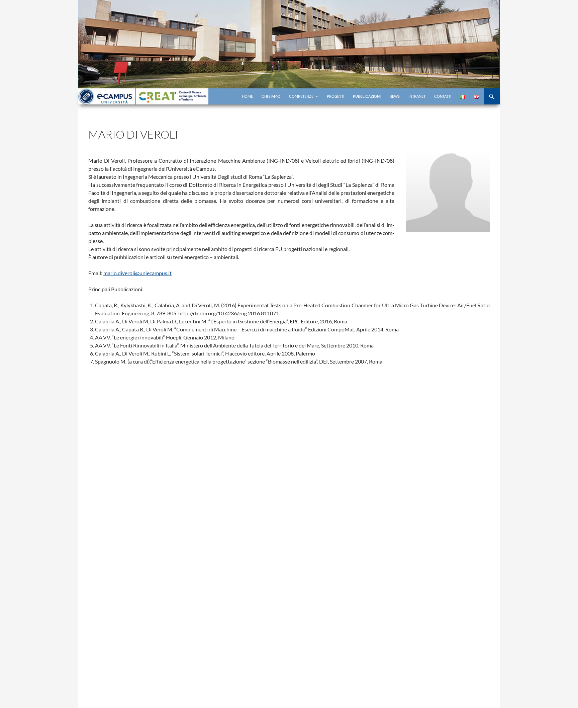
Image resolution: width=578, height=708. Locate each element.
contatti (442, 96)
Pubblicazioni (367, 96)
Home (247, 96)
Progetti (335, 96)
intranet (416, 96)
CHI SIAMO (271, 96)
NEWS (394, 96)
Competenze (301, 96)
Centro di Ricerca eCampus (143, 96)
